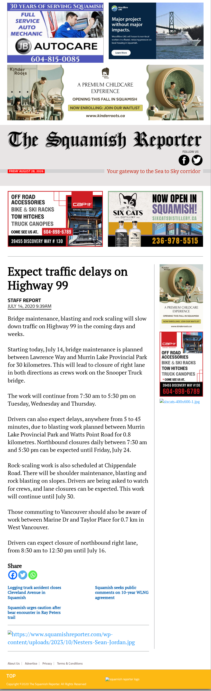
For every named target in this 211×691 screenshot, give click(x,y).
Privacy (47, 663)
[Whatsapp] (32, 574)
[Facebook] (12, 574)
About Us (14, 663)
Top (11, 675)
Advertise (31, 663)
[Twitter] (22, 574)
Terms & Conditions (70, 663)
